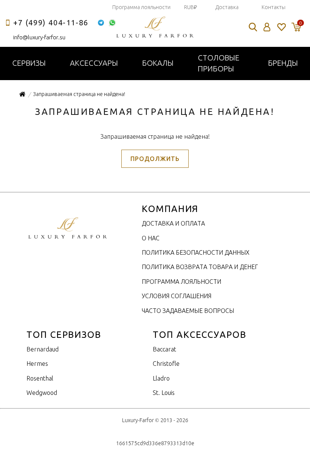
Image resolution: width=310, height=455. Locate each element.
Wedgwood (41, 392)
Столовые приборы (218, 63)
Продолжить (155, 158)
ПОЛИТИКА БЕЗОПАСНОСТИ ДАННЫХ (196, 252)
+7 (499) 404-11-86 (50, 22)
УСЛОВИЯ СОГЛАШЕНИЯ (176, 295)
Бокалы (158, 63)
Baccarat (164, 349)
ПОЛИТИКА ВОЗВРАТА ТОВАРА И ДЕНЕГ (200, 266)
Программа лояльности (141, 7)
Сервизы (29, 63)
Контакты (273, 7)
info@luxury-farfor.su (39, 37)
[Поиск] (253, 27)
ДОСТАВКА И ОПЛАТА (173, 223)
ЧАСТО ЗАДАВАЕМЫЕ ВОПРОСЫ (188, 310)
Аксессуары (94, 63)
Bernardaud (42, 349)
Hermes (37, 363)
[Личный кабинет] (267, 27)
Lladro (161, 378)
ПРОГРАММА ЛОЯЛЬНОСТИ (181, 281)
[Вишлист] (281, 27)
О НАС (151, 238)
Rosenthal (39, 378)
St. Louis (164, 392)
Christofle (166, 363)
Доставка (227, 7)
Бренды (283, 63)
